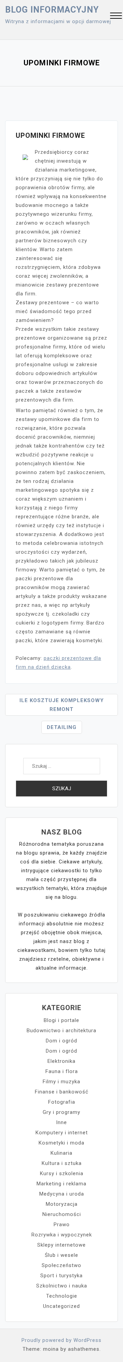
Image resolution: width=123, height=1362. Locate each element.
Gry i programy (61, 1112)
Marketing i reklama (61, 1184)
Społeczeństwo (61, 1265)
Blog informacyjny (52, 10)
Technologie (61, 1296)
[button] (116, 16)
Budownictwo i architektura (61, 1030)
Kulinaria (61, 1153)
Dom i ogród (61, 1041)
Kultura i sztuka (62, 1163)
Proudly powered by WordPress (61, 1340)
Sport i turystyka (61, 1275)
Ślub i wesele (61, 1255)
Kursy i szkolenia (61, 1173)
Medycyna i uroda (61, 1194)
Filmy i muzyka (61, 1082)
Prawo (62, 1224)
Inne (61, 1122)
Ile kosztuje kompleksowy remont (61, 704)
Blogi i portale (61, 1020)
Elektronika (61, 1061)
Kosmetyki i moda (61, 1143)
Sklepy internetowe (61, 1245)
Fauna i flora (61, 1071)
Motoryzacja (62, 1204)
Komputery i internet (62, 1133)
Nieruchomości (61, 1214)
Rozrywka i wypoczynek (61, 1235)
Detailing (62, 727)
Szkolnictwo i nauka (61, 1286)
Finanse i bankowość (61, 1092)
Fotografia (61, 1102)
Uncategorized (61, 1306)
